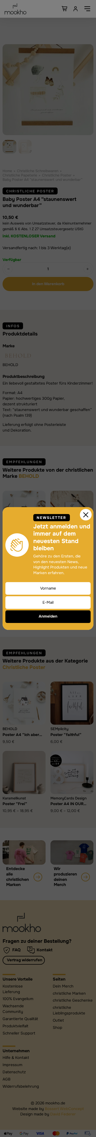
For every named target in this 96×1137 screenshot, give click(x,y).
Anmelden (48, 616)
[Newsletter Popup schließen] (86, 515)
